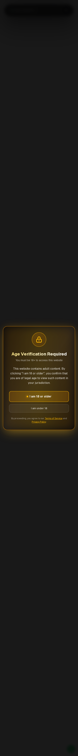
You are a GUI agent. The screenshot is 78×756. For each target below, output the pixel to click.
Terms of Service (53, 418)
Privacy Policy (39, 421)
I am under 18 (39, 408)
